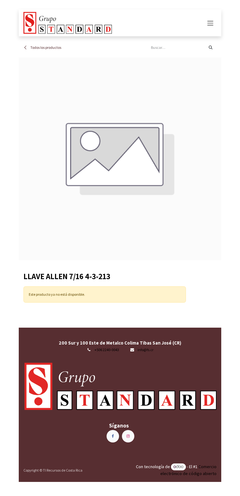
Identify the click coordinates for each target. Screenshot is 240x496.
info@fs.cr (145, 349)
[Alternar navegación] (210, 22)
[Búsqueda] (211, 48)
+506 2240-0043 (106, 349)
